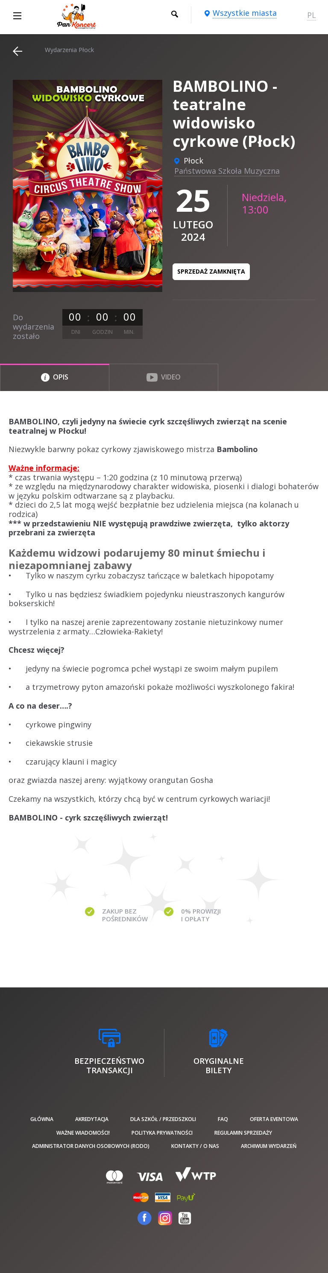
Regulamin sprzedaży (243, 1132)
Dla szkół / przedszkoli (163, 1119)
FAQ (223, 1119)
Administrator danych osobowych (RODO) (90, 1146)
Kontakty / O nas (195, 1146)
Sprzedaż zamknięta (211, 271)
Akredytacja (91, 1119)
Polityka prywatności (162, 1132)
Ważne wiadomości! (83, 1132)
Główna (41, 1119)
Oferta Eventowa (274, 1119)
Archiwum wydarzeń (268, 1146)
